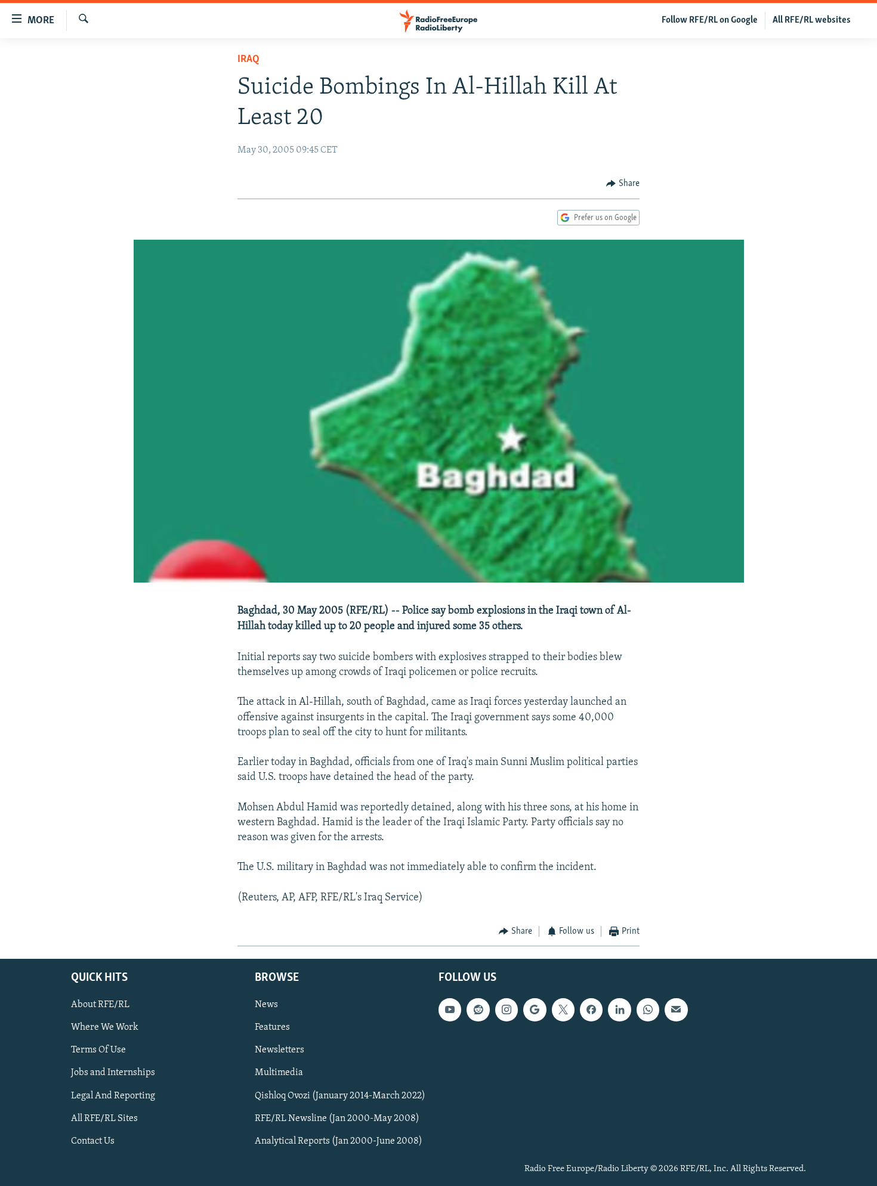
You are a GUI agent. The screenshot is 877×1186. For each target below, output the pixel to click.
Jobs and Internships (113, 1072)
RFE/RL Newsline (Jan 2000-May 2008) (337, 1118)
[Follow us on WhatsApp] (648, 1009)
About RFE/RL (100, 1005)
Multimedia (279, 1072)
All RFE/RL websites (812, 20)
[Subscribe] (676, 1009)
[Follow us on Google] (534, 1009)
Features (272, 1027)
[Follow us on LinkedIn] (619, 1009)
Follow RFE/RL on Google (710, 20)
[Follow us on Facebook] (591, 1009)
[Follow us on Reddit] (478, 1009)
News (266, 1005)
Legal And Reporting (113, 1095)
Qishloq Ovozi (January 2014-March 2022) (340, 1095)
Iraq (248, 59)
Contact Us (93, 1140)
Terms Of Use (98, 1050)
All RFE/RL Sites (104, 1118)
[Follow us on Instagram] (506, 1009)
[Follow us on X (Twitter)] (563, 1009)
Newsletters (279, 1050)
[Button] (623, 183)
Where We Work (104, 1027)
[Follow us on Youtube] (449, 1009)
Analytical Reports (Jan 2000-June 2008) (338, 1140)
